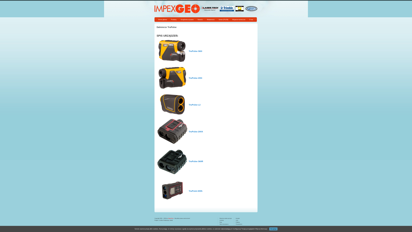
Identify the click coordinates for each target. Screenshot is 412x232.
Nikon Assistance (224, 224)
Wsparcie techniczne (238, 19)
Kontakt (238, 218)
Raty (221, 222)
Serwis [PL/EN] (223, 19)
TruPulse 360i (195, 51)
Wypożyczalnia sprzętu (226, 218)
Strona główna (162, 19)
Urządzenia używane (187, 19)
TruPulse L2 (195, 105)
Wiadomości (211, 19)
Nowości (200, 19)
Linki (237, 220)
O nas (251, 19)
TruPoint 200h (195, 191)
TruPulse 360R (196, 161)
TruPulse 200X (196, 131)
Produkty (174, 19)
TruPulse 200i (195, 78)
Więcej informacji (261, 229)
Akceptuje (273, 229)
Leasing (222, 220)
